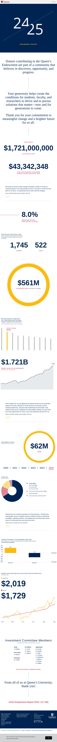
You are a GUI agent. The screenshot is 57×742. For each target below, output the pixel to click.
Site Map (23, 730)
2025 (51, 468)
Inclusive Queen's (37, 718)
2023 (33, 468)
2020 (5, 468)
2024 (42, 468)
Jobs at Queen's (37, 716)
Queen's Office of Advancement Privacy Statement (42, 730)
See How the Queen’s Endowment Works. (28, 669)
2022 (23, 468)
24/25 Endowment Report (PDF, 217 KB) (28, 702)
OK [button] (48, 737)
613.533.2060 (8, 722)
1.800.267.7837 (8, 723)
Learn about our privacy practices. (12, 738)
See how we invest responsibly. (7, 542)
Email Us (3, 724)
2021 (14, 468)
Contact (35, 714)
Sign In (53, 1)
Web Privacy (28, 730)
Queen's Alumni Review (39, 715)
